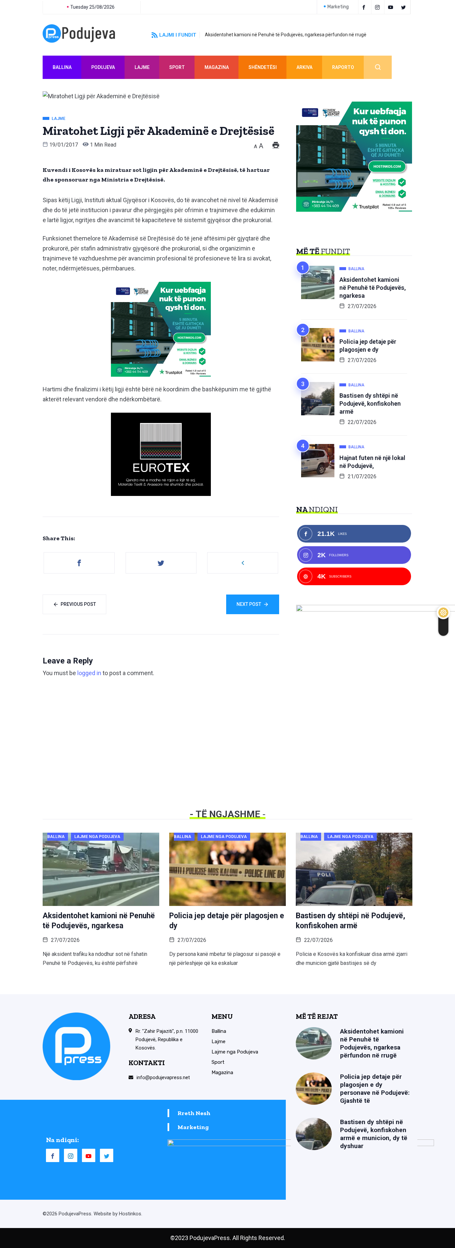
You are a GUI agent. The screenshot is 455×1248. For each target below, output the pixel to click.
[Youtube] (391, 7)
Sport (177, 67)
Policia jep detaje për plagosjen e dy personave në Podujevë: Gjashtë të (375, 1088)
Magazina (217, 67)
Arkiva (304, 67)
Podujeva (103, 67)
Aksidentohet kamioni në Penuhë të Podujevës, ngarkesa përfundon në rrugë (285, 34)
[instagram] (378, 7)
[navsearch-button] (378, 67)
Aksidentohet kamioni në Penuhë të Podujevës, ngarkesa (372, 287)
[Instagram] (70, 1155)
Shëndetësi (262, 67)
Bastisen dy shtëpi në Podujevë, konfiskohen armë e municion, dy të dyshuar (373, 1134)
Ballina (62, 67)
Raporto (343, 67)
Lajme (142, 67)
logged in (89, 672)
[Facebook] (364, 7)
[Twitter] (404, 7)
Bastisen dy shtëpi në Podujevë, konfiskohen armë (370, 403)
